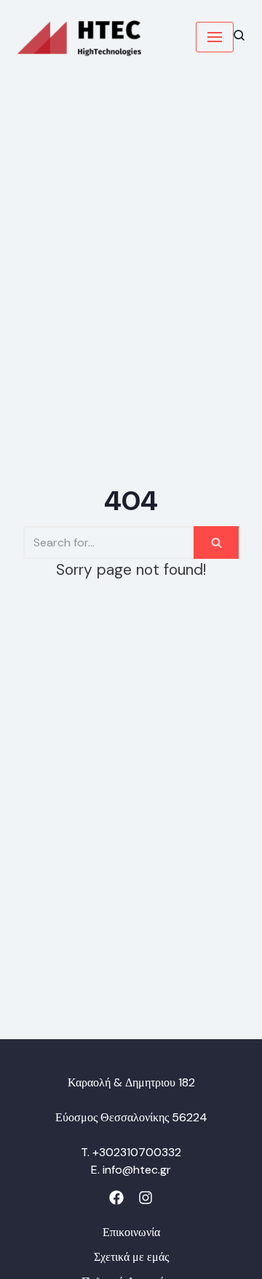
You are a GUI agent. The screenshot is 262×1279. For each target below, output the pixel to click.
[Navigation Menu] (215, 37)
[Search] (216, 542)
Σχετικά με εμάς (131, 1256)
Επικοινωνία (131, 1232)
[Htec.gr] (79, 37)
